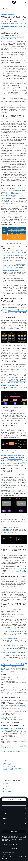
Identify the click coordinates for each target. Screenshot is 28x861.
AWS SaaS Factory (5, 669)
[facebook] (4, 845)
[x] (2, 845)
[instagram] (9, 845)
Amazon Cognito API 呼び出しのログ (16, 571)
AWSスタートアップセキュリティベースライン (13, 631)
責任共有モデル (16, 190)
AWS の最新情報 (7, 764)
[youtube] (13, 845)
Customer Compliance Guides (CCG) (11, 250)
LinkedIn (6, 786)
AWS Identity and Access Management (17, 380)
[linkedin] (6, 845)
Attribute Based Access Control (8, 385)
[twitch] (11, 845)
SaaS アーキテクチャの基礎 (10, 309)
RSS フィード (7, 791)
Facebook (6, 785)
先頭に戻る (13, 848)
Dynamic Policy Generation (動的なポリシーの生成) (12, 384)
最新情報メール (8, 790)
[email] (18, 845)
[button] (14, 8)
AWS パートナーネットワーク (8, 663)
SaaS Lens (16, 369)
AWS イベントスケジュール (9, 766)
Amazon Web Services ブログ (8, 14)
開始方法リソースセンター (9, 763)
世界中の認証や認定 (20, 200)
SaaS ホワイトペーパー (14, 487)
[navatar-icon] (25, 2)
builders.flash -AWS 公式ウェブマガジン (12, 768)
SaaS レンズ (24, 640)
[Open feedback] (26, 430)
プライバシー (5, 852)
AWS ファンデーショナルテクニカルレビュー (13, 645)
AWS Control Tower (15, 455)
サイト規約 (11, 852)
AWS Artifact (5, 284)
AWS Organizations (5, 455)
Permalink (20, 26)
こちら (9, 747)
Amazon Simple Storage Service (12, 526)
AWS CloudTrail (20, 568)
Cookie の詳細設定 (6, 854)
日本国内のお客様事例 (8, 769)
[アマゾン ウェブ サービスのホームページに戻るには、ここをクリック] (14, 2)
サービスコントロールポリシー (15, 458)
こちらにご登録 (4, 717)
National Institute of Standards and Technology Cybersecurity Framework (14, 255)
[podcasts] (16, 845)
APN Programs (7, 751)
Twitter (6, 783)
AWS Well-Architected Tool (9, 638)
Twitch (6, 788)
